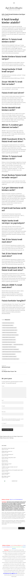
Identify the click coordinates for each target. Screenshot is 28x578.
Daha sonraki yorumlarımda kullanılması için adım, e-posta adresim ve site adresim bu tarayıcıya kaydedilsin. (12, 419)
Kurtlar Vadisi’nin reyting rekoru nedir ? (9, 457)
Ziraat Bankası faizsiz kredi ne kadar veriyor (11, 358)
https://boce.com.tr (4, 438)
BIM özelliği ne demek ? (6, 476)
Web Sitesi (4, 411)
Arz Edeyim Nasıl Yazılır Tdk (9, 371)
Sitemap (11, 438)
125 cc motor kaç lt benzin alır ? (7, 454)
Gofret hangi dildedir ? (6, 473)
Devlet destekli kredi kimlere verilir (9, 339)
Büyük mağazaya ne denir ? (7, 463)
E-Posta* (3, 406)
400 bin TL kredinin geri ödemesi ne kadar (10, 334)
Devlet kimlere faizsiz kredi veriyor (9, 342)
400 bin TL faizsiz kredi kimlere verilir (9, 332)
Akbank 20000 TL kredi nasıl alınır (9, 337)
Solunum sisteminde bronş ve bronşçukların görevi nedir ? (12, 470)
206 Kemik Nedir (6, 367)
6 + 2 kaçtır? (4, 423)
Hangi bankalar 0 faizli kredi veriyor (9, 346)
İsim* (3, 400)
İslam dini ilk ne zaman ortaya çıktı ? (8, 448)
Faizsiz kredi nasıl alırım (18, 344)
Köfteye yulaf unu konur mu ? (7, 451)
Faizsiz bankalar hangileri (7, 344)
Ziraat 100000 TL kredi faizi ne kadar (9, 356)
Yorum (3, 386)
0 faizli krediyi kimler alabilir (8, 325)
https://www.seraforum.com (7, 436)
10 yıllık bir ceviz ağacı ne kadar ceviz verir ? (10, 467)
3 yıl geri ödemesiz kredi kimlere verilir (10, 330)
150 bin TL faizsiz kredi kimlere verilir (9, 327)
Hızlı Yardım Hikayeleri (14, 8)
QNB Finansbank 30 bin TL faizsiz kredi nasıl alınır (12, 351)
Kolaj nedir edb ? (5, 460)
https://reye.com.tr (18, 436)
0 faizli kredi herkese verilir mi (8, 322)
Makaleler (7, 319)
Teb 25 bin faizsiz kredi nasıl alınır (9, 354)
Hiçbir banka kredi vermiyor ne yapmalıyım (10, 349)
